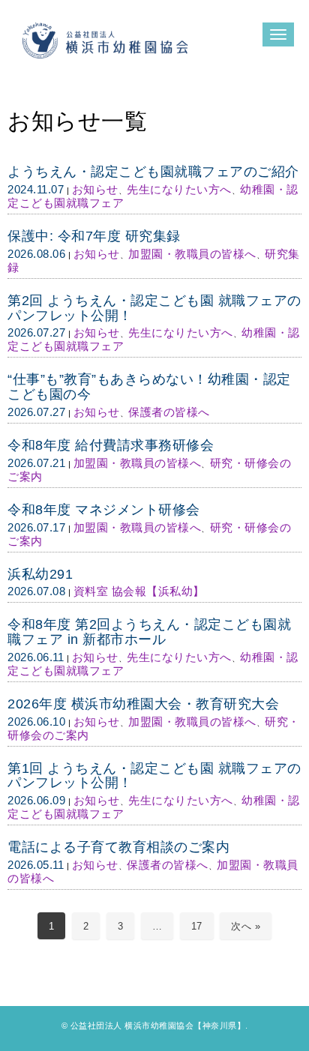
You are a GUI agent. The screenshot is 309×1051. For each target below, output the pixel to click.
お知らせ (95, 189)
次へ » (245, 926)
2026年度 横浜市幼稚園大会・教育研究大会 (143, 703)
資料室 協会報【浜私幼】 (139, 591)
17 (196, 926)
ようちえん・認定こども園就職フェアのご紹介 (153, 171)
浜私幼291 (40, 574)
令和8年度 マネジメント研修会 (104, 509)
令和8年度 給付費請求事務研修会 (111, 445)
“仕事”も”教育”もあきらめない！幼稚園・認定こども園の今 (149, 387)
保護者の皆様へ (169, 412)
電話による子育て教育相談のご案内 (119, 847)
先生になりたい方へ (179, 189)
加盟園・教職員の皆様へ (192, 253)
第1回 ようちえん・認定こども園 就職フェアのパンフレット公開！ (155, 776)
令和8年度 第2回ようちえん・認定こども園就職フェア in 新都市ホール (149, 632)
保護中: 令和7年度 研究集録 (94, 236)
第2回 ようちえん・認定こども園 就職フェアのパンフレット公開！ (155, 308)
